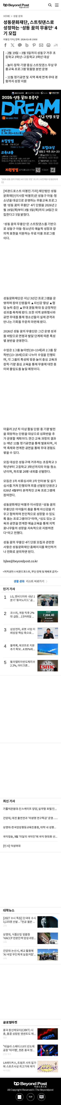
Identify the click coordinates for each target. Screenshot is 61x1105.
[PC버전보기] (41, 1097)
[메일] (19, 1097)
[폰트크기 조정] (56, 45)
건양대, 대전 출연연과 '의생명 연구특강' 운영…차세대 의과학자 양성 (30, 818)
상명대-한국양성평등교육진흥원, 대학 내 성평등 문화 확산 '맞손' (30, 827)
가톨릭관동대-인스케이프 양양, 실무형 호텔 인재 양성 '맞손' (30, 808)
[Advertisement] (30, 709)
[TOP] (30, 1097)
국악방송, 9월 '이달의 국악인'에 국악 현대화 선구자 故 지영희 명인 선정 (30, 836)
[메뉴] (57, 5)
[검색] (50, 5)
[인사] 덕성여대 (12, 846)
